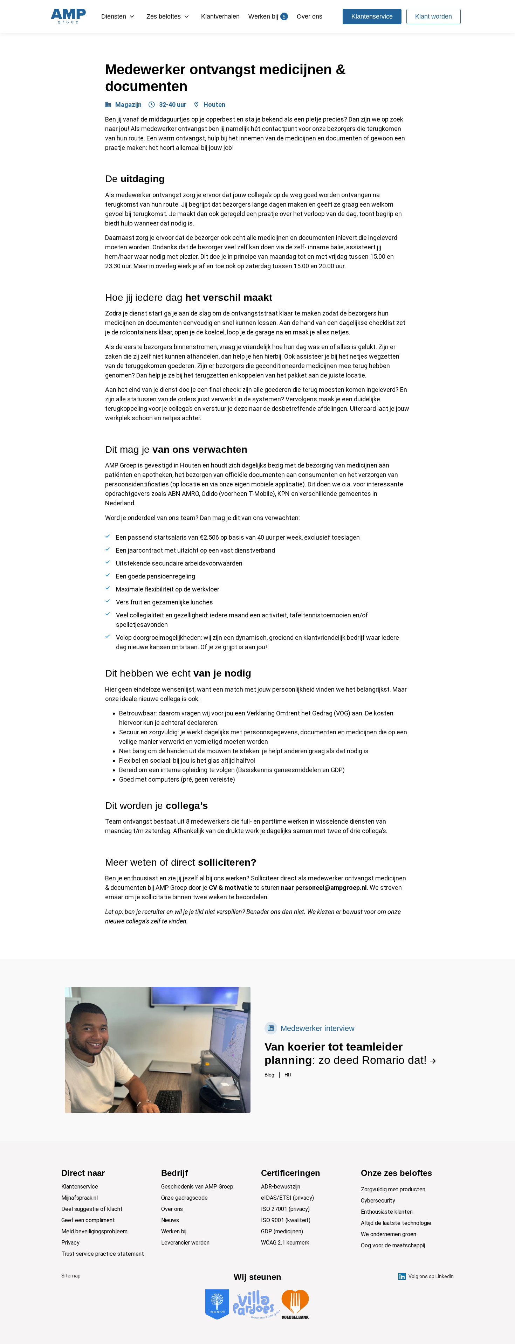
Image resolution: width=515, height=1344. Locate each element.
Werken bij (267, 16)
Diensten (113, 16)
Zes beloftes (163, 16)
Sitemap (71, 1276)
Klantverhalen (220, 16)
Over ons (309, 16)
